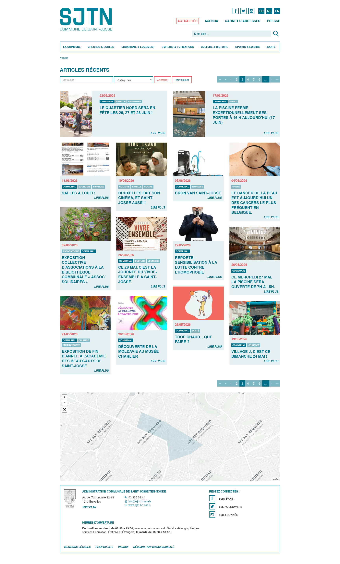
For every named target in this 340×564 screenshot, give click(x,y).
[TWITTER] (243, 10)
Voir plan (89, 507)
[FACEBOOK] (236, 10)
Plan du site (104, 547)
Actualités (187, 21)
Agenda (211, 21)
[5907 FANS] (212, 498)
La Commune (72, 47)
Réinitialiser (182, 79)
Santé (271, 47)
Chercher (162, 79)
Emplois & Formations (178, 47)
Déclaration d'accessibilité (153, 547)
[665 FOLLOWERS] (212, 507)
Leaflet (275, 479)
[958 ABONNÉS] (212, 515)
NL (269, 11)
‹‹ (220, 79)
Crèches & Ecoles (101, 47)
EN (277, 11)
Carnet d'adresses (242, 21)
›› (277, 79)
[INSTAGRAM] (251, 10)
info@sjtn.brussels (139, 501)
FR (261, 11)
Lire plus (158, 133)
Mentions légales (77, 547)
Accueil (64, 57)
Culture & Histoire (214, 47)
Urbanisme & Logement (138, 47)
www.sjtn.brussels (139, 505)
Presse (273, 21)
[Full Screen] (64, 409)
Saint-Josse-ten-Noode (87, 19)
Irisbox (123, 547)
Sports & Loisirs (247, 47)
